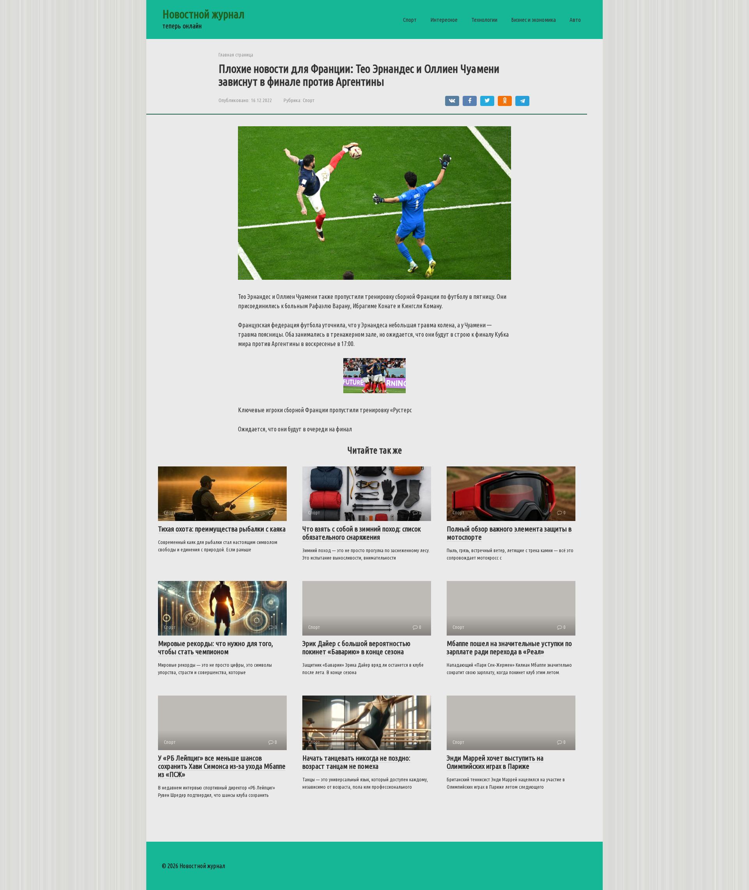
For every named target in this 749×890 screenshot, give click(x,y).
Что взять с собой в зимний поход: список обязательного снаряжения (361, 532)
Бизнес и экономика (533, 19)
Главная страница (235, 54)
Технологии (484, 19)
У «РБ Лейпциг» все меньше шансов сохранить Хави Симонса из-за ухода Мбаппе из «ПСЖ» (222, 766)
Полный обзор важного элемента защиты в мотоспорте (509, 532)
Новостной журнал (203, 14)
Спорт (410, 19)
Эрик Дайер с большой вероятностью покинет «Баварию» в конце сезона (356, 647)
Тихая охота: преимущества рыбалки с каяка (222, 528)
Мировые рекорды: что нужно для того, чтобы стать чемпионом (215, 647)
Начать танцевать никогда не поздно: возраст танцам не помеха (356, 762)
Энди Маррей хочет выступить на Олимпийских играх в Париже (495, 762)
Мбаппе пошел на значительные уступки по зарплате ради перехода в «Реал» (509, 647)
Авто (575, 19)
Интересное (444, 19)
